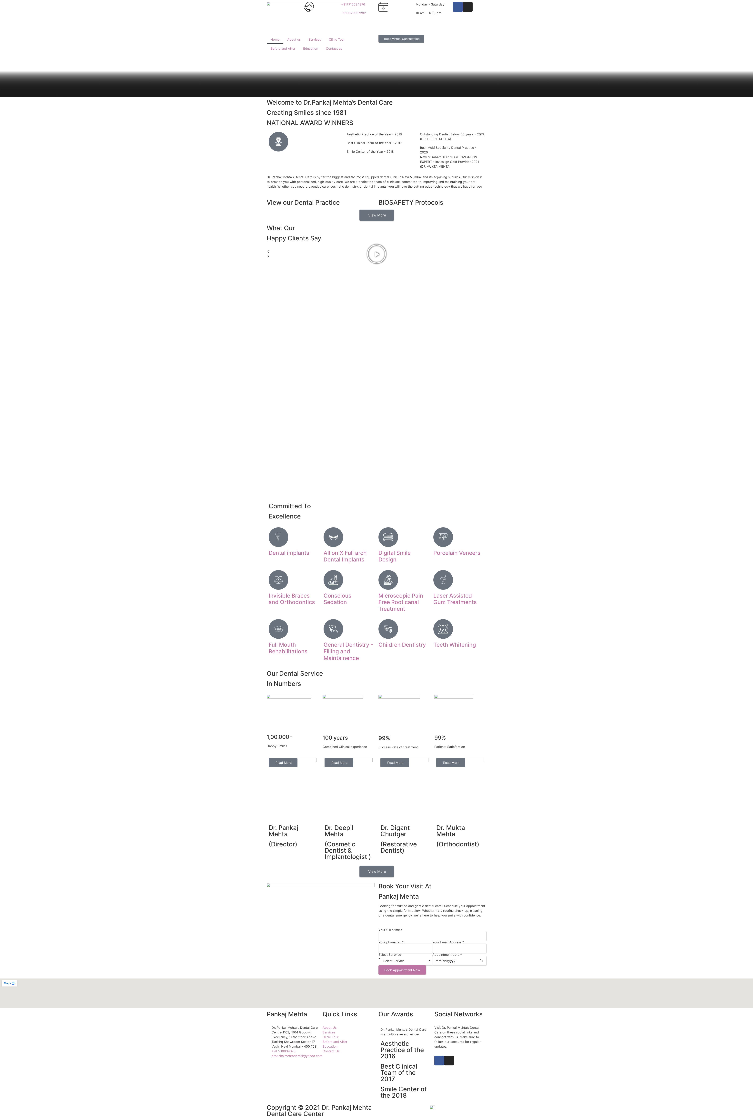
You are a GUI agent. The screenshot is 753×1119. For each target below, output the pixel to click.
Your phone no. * (391, 942)
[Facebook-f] (458, 7)
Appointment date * (447, 954)
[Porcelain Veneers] (443, 537)
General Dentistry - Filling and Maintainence (348, 651)
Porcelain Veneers (456, 552)
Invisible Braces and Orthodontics (292, 599)
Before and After (283, 48)
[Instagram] (468, 7)
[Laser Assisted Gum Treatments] (443, 580)
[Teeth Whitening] (443, 629)
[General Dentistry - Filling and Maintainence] (333, 629)
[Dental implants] (278, 537)
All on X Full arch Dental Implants (345, 556)
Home (275, 39)
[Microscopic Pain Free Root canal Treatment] (388, 580)
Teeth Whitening (454, 644)
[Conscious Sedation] (333, 580)
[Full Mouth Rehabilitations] (278, 629)
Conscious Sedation (337, 599)
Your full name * (390, 929)
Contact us (334, 48)
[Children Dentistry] (388, 629)
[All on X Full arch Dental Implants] (333, 537)
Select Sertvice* (390, 954)
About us (294, 39)
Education (310, 48)
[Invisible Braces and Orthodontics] (278, 580)
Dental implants (289, 552)
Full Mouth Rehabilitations (288, 648)
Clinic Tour (337, 39)
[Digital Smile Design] (388, 537)
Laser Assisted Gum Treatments (455, 599)
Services (314, 39)
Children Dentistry (402, 644)
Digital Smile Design (394, 556)
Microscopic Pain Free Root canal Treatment (400, 602)
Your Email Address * (448, 942)
